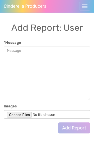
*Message (12, 43)
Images (10, 106)
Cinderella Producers (25, 6)
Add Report (74, 128)
